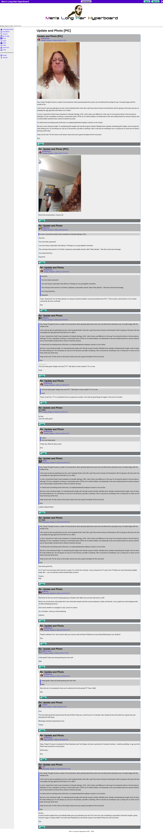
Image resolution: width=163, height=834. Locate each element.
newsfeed (4, 31)
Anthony (45, 591)
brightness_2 (162, 1)
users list (4, 47)
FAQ (3, 43)
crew (3, 50)
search (3, 34)
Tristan (44, 705)
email (3, 55)
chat (3, 38)
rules (3, 41)
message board (6, 29)
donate (4, 57)
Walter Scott (46, 651)
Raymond (45, 228)
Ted (43, 767)
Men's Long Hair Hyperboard (15, 1)
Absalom (45, 318)
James (44, 461)
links (3, 45)
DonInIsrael (45, 38)
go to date (5, 36)
